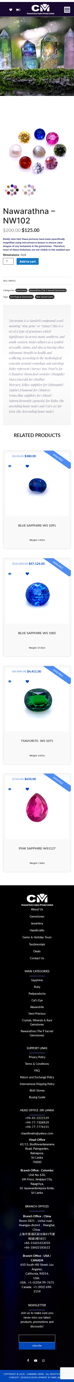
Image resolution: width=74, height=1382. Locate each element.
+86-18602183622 (37, 1247)
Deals (37, 951)
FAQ (37, 1070)
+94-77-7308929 (37, 1122)
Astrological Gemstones (21, 297)
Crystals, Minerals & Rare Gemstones (37, 1022)
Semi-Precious (37, 1013)
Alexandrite (37, 1007)
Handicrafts (37, 930)
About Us (37, 909)
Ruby (37, 987)
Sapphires (37, 980)
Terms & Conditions (37, 1064)
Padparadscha (37, 993)
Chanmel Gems (35, 1374)
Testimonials (37, 944)
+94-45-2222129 (37, 1118)
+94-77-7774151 (37, 1127)
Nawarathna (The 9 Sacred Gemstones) (47, 290)
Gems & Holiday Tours (37, 937)
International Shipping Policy (37, 1084)
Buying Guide (37, 1097)
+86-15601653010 (37, 1243)
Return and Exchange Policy (37, 1077)
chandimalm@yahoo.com (37, 1133)
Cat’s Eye (37, 1000)
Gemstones (21, 290)
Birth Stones (37, 1090)
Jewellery (37, 923)
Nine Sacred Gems (44, 297)
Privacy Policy (37, 1057)
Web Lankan (58, 1377)
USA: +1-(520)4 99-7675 (37, 1282)
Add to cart (28, 261)
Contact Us (37, 958)
